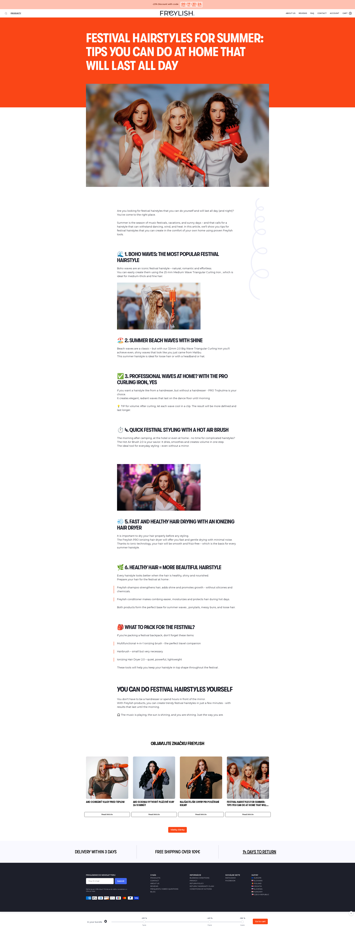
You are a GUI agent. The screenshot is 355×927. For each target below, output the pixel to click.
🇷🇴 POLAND (256, 883)
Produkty (16, 13)
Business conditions (199, 878)
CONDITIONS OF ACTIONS (201, 889)
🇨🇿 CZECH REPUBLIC (260, 894)
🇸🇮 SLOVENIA (257, 889)
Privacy (193, 881)
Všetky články (178, 830)
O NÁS (153, 875)
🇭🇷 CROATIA (256, 886)
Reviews (303, 13)
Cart (347, 13)
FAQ (312, 13)
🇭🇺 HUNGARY (257, 892)
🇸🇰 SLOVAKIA (257, 881)
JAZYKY (254, 875)
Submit (120, 881)
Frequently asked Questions (164, 889)
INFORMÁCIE (195, 875)
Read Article (107, 814)
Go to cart (260, 921)
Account (334, 13)
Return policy (197, 883)
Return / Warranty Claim (202, 886)
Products (155, 878)
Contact (322, 13)
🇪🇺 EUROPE (256, 878)
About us (290, 13)
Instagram (230, 878)
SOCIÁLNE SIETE (232, 875)
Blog (152, 892)
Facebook (230, 881)
